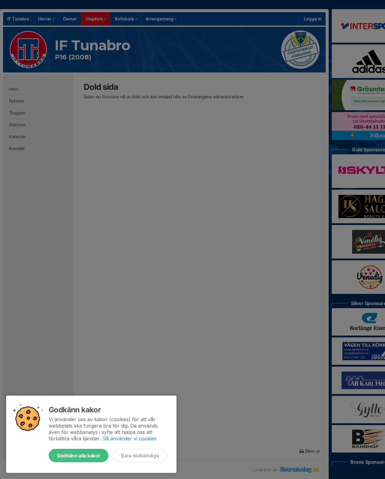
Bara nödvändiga (140, 456)
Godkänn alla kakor (78, 456)
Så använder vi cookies (129, 438)
